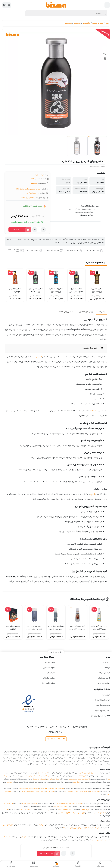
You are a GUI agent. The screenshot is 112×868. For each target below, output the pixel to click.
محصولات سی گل (69, 791)
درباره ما (107, 667)
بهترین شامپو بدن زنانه (102, 710)
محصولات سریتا (24, 788)
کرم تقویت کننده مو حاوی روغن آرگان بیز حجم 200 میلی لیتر (77, 628)
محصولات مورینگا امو (82, 791)
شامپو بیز (68, 23)
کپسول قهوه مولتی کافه (65, 809)
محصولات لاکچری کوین (47, 788)
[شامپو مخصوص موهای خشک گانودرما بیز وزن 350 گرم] (15, 277)
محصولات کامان (40, 791)
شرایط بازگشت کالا (48, 683)
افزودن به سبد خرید (17, 229)
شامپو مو (77, 23)
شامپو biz (94, 411)
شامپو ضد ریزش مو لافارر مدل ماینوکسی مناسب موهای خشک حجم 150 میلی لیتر (34, 628)
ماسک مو (72, 779)
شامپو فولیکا (86, 779)
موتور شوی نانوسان (98, 840)
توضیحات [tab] (101, 311)
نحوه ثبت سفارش (49, 667)
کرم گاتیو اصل (45, 776)
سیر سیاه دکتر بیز (7, 803)
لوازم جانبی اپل (82, 828)
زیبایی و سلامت (97, 23)
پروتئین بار (79, 803)
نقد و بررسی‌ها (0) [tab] (66, 311)
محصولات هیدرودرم (28, 791)
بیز (42, 174)
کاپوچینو (47, 809)
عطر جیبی (76, 782)
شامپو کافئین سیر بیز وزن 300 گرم (35, 290)
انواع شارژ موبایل (8, 825)
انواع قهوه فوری (85, 809)
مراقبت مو (86, 23)
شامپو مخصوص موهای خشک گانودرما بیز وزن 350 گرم (15, 290)
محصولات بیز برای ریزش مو (100, 715)
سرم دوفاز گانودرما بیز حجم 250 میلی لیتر (99, 628)
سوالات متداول (49, 662)
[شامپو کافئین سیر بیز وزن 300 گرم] (35, 277)
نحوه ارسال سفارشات (47, 673)
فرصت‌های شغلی (104, 678)
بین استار (56, 806)
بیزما (107, 23)
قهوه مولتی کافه (25, 809)
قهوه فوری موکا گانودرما (64, 813)
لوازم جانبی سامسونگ (69, 828)
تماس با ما (106, 662)
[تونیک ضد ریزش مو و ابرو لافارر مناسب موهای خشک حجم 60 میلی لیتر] (56, 615)
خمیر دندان (9, 782)
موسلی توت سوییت (69, 803)
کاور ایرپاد (41, 825)
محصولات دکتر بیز (26, 803)
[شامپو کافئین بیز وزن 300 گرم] (96, 277)
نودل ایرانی (59, 803)
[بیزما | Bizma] (56, 5)
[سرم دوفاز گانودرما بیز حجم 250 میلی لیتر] (99, 615)
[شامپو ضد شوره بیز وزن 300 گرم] (56, 277)
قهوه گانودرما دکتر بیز (99, 813)
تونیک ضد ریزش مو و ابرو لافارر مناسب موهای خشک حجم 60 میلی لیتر (56, 628)
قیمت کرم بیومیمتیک (39, 779)
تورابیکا (6, 809)
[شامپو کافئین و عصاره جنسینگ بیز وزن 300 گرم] (76, 277)
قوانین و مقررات (104, 673)
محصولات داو (50, 791)
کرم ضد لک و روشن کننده (32, 776)
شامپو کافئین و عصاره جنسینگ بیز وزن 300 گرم (76, 290)
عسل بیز (35, 803)
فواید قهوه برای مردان (102, 705)
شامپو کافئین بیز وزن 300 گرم (97, 290)
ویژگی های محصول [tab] (86, 311)
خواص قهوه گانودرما (102, 700)
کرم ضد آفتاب (81, 776)
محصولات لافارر (59, 788)
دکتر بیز (37, 174)
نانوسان (23, 837)
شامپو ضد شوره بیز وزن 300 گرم (56, 290)
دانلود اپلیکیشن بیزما (55, 738)
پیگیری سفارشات (49, 678)
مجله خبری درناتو (104, 683)
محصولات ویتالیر (95, 791)
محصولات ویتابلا (34, 788)
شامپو (92, 494)
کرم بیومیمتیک (104, 694)
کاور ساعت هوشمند (93, 828)
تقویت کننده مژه (43, 773)
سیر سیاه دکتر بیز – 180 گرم (13, 628)
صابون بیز (50, 779)
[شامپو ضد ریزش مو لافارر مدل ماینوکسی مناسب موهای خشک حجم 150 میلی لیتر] (34, 615)
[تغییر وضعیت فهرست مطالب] (101, 348)
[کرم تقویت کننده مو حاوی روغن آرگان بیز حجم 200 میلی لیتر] (78, 615)
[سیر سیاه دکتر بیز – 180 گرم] (13, 615)
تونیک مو (57, 779)
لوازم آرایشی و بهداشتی (86, 773)
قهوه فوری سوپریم (79, 813)
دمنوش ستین (63, 806)
